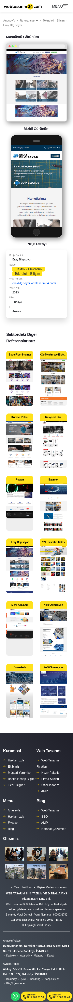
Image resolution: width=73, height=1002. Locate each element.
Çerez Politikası (23, 887)
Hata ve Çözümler (53, 828)
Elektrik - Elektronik (28, 269)
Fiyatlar (13, 822)
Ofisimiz (10, 838)
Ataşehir (25, 955)
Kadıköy (11, 955)
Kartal (50, 955)
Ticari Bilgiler (16, 785)
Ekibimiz (13, 766)
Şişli (23, 978)
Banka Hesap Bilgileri (22, 778)
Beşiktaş (35, 978)
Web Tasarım (48, 751)
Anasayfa (14, 810)
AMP (44, 791)
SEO (44, 816)
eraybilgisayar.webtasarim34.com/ (34, 283)
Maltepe (38, 955)
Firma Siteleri (50, 778)
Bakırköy (11, 978)
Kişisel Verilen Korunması (52, 887)
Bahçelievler (51, 978)
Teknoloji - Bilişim (27, 273)
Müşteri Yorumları (19, 772)
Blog (11, 828)
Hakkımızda (16, 760)
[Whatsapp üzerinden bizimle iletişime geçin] (15, 996)
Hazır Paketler (50, 772)
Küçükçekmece (15, 983)
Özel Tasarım (50, 785)
